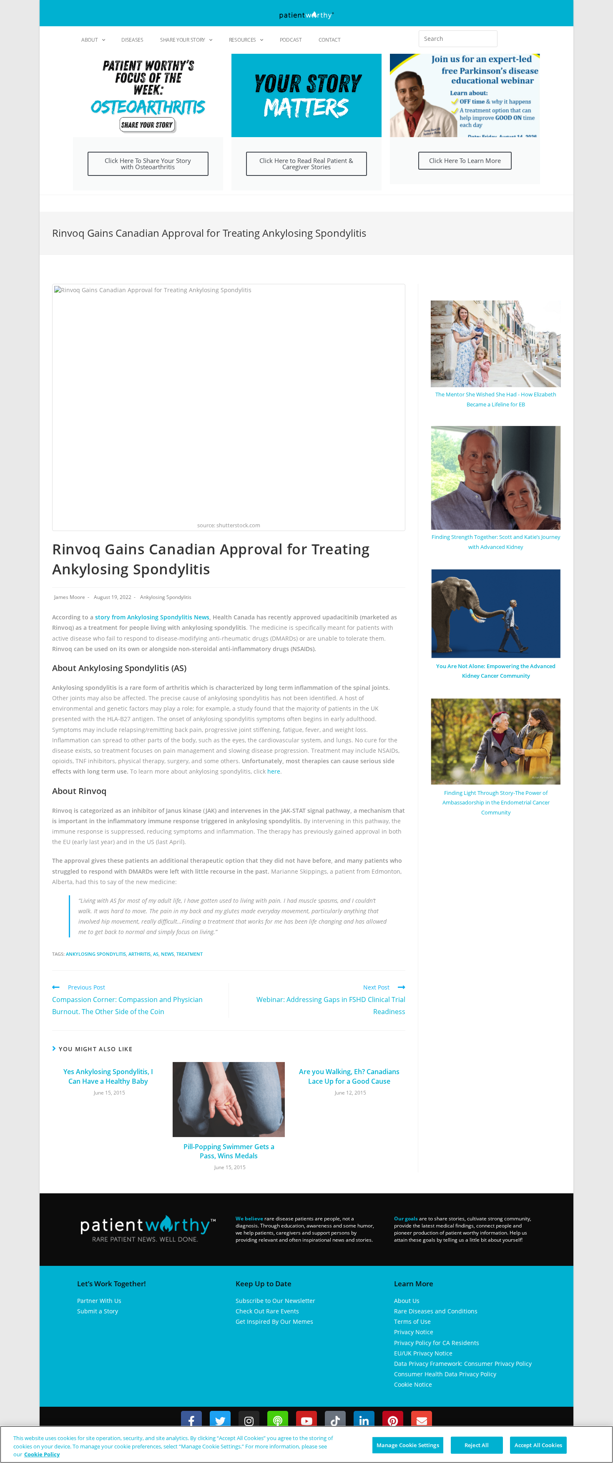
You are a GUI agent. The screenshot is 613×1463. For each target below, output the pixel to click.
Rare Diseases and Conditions (435, 1311)
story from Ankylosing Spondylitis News (152, 617)
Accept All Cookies (538, 1444)
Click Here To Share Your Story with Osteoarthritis (148, 163)
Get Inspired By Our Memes (274, 1321)
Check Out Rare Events (267, 1311)
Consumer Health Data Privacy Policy (445, 1374)
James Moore (69, 597)
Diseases (132, 39)
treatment (189, 954)
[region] (306, 1444)
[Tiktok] (335, 1421)
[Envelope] (421, 1421)
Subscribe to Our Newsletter (275, 1301)
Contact (330, 39)
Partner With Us (99, 1301)
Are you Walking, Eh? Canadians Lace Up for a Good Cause (349, 1076)
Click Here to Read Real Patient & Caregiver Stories (306, 163)
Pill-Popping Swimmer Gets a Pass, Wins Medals (228, 1151)
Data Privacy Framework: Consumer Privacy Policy (463, 1364)
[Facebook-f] (191, 1421)
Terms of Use (412, 1321)
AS (155, 954)
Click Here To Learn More (465, 160)
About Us (407, 1301)
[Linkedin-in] (364, 1421)
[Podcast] (277, 1421)
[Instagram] (249, 1421)
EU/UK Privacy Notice (423, 1353)
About (89, 39)
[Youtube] (306, 1421)
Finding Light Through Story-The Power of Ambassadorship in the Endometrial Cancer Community (496, 802)
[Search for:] (458, 38)
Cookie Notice (413, 1384)
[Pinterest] (392, 1421)
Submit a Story (97, 1311)
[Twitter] (220, 1421)
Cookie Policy (42, 1454)
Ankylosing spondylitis (96, 954)
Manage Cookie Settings (408, 1444)
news (167, 954)
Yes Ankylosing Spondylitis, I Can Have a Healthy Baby (108, 1076)
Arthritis (139, 954)
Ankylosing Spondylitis (165, 597)
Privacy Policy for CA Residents (436, 1343)
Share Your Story (182, 39)
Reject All (477, 1444)
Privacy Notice (413, 1332)
